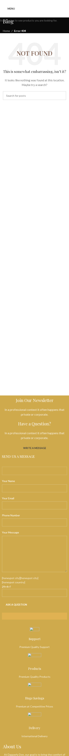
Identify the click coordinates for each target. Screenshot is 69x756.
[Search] (66, 8)
